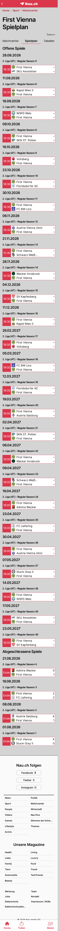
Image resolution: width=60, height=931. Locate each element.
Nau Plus (35, 815)
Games (8, 820)
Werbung (10, 891)
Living (34, 852)
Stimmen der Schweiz (42, 820)
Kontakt (35, 896)
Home (5, 10)
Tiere (7, 869)
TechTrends (37, 875)
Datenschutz (11, 901)
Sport (16, 10)
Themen (35, 826)
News (8, 798)
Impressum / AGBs (41, 901)
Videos (8, 815)
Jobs (7, 896)
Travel (34, 869)
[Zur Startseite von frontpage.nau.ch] (29, 3)
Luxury (34, 858)
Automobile (11, 875)
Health (8, 852)
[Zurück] (2, 3)
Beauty (8, 880)
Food (33, 863)
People (8, 809)
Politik (34, 798)
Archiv (8, 832)
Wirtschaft (36, 809)
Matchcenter (30, 10)
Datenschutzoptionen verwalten (16, 906)
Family (8, 863)
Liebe (8, 858)
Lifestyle (9, 826)
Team (34, 891)
